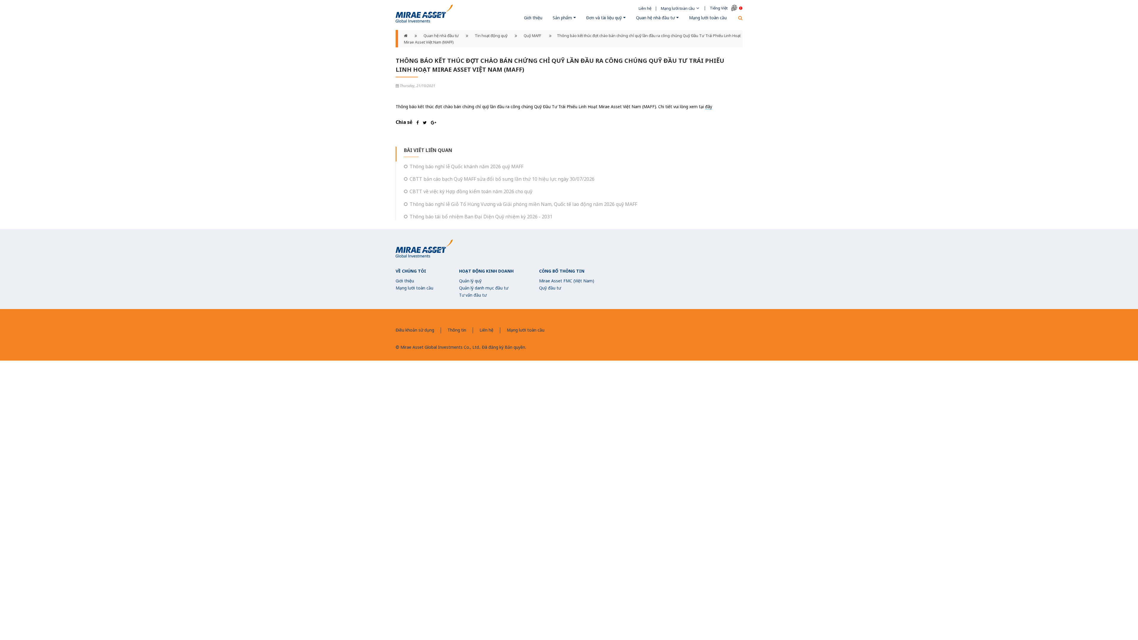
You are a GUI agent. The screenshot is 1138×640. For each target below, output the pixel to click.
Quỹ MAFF (533, 35)
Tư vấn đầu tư (473, 295)
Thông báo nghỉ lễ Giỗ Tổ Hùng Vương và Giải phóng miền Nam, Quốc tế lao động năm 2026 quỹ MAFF (523, 204)
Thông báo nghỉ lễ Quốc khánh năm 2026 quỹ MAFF (466, 166)
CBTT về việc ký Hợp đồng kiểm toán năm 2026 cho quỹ (471, 191)
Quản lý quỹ (470, 281)
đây (708, 106)
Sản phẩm (562, 17)
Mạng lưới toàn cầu (678, 8)
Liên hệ (645, 8)
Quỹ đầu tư (550, 288)
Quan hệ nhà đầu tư (655, 17)
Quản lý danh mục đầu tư (483, 288)
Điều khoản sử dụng (415, 330)
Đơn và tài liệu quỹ (604, 17)
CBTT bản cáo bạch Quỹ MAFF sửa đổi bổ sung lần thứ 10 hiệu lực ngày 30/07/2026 (502, 179)
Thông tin (456, 330)
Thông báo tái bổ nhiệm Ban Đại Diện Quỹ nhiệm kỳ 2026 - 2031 (481, 216)
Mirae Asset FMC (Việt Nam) (566, 281)
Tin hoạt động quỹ (491, 35)
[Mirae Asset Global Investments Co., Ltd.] (424, 13)
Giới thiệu (533, 17)
